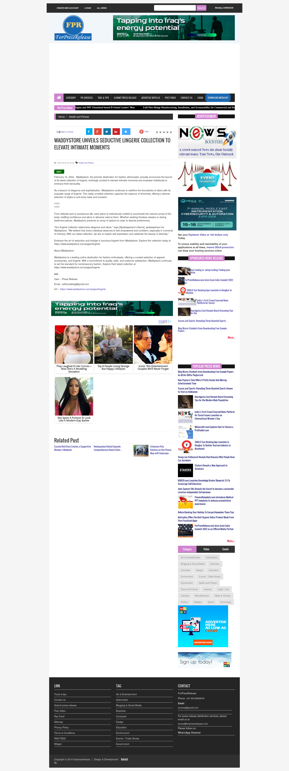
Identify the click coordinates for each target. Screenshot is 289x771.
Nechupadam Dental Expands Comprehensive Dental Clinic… (108, 448)
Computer (185, 570)
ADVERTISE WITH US (150, 97)
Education (214, 570)
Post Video (60, 710)
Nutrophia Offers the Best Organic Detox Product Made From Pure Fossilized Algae (206, 519)
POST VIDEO (170, 97)
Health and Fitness (79, 116)
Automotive (211, 557)
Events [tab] (225, 549)
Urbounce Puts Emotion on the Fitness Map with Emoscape (160, 450)
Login (200, 97)
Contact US (186, 97)
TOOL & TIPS (103, 97)
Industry (208, 589)
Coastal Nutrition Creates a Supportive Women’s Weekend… (72, 448)
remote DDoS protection (220, 247)
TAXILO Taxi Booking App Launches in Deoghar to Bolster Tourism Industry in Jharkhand (213, 445)
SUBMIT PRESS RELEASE (125, 97)
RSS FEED (60, 738)
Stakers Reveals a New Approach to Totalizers (211, 467)
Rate (147, 131)
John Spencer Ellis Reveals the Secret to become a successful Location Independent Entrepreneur (206, 490)
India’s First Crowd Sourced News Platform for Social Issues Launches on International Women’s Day (215, 415)
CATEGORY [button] (71, 97)
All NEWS (102, 8)
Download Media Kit (218, 97)
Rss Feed (59, 716)
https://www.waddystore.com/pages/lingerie (83, 289)
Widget (58, 744)
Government (187, 582)
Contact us (60, 699)
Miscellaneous (202, 595)
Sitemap (58, 721)
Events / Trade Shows (209, 576)
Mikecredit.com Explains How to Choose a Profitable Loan (214, 428)
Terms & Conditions (64, 733)
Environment (187, 576)
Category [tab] (187, 549)
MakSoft (124, 759)
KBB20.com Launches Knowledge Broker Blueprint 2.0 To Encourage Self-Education (204, 482)
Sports (211, 601)
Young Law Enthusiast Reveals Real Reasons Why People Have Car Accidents (206, 458)
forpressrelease (81, 759)
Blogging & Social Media (193, 563)
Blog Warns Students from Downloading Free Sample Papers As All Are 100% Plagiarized (205, 373)
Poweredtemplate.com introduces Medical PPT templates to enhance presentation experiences (214, 501)
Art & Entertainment (190, 557)
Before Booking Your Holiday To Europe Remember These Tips (206, 512)
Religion (198, 601)
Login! (87, 8)
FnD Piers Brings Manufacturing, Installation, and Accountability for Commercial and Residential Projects (171, 107)
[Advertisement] (144, 68)
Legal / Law (223, 589)
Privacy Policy (61, 727)
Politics (184, 601)
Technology (225, 601)
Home (61, 116)
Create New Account (68, 8)
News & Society (222, 595)
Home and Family (189, 589)
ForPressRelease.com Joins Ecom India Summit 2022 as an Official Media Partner (214, 527)
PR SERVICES (87, 97)
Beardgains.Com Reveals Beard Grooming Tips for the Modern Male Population (214, 398)
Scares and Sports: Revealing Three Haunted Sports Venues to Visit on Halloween (205, 390)
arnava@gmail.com (188, 707)
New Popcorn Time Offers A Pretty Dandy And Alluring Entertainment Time (202, 381)
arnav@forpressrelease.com (193, 723)
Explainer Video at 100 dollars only (208, 234)
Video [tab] (206, 549)
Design (199, 570)
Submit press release (65, 705)
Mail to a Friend (67, 131)
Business (215, 563)
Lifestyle (185, 595)
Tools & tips (60, 694)
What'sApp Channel (189, 732)
